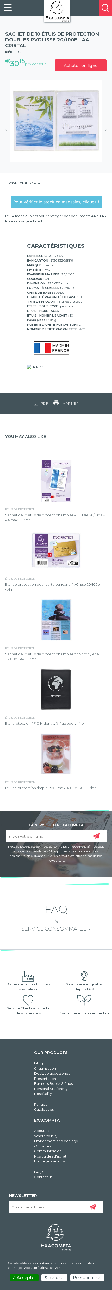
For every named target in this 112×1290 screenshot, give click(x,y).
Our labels (42, 1146)
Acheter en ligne (81, 65)
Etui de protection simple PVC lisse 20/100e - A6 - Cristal (51, 788)
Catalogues (44, 1109)
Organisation (45, 1068)
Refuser (56, 1277)
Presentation (45, 1078)
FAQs (38, 1172)
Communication (47, 1151)
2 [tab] (58, 164)
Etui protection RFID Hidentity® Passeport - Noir (45, 723)
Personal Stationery (50, 1089)
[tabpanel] (56, 121)
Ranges (40, 1104)
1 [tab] (54, 164)
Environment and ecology (56, 1141)
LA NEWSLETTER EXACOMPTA (56, 824)
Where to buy (45, 1136)
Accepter (26, 1277)
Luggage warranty (49, 1161)
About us (41, 1131)
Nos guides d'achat (50, 1156)
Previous (8, 129)
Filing (38, 1063)
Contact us (43, 1177)
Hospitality (43, 1094)
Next (104, 129)
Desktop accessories (52, 1073)
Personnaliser (87, 1277)
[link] (8, 8)
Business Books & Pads (53, 1083)
